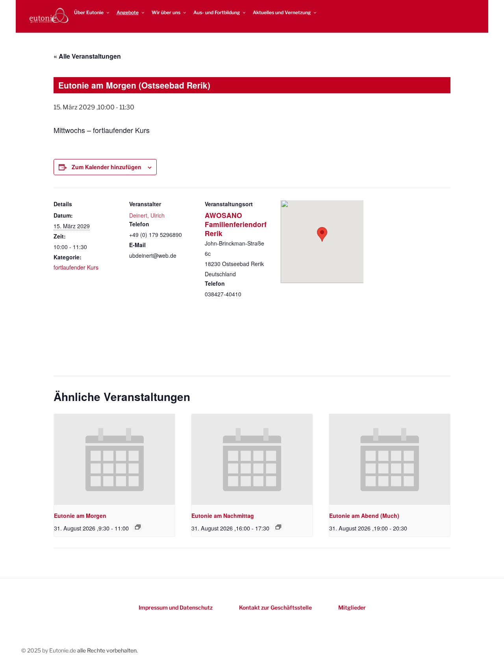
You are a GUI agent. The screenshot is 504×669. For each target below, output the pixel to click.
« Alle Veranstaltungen (87, 56)
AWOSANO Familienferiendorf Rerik (236, 224)
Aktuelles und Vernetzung (282, 12)
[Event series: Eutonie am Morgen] (138, 527)
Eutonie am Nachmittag (222, 515)
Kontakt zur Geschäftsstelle (275, 607)
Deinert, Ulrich (147, 215)
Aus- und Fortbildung (216, 12)
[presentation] (114, 459)
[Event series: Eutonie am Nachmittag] (278, 527)
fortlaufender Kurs (76, 267)
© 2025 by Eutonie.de (49, 650)
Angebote (128, 12)
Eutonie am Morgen (80, 515)
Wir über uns (166, 12)
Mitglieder (352, 607)
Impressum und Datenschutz (176, 607)
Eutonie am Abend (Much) (364, 515)
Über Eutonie (89, 12)
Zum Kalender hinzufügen (106, 167)
